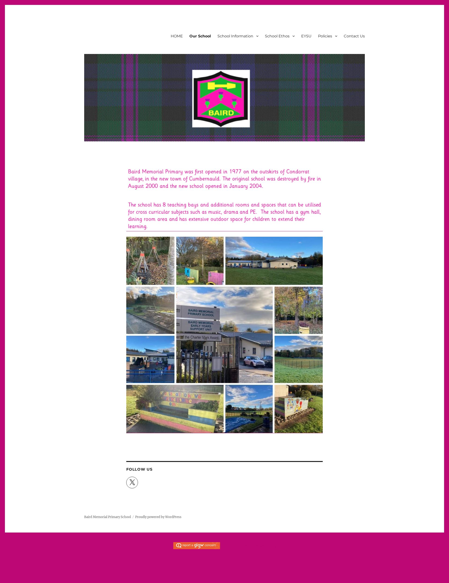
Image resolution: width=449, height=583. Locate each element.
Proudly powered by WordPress (158, 517)
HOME (177, 36)
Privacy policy (266, 546)
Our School (200, 36)
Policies (325, 36)
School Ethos (277, 36)
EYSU (306, 36)
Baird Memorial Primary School (107, 517)
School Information (235, 36)
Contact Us (354, 36)
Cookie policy (244, 546)
